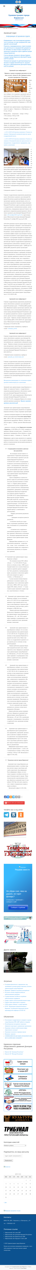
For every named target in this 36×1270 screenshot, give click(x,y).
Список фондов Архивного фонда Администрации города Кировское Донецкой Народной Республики (17, 57)
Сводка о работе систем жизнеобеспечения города (17, 1000)
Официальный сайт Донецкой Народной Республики (18, 1234)
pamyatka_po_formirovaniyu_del (16, 357)
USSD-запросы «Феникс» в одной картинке (16, 1004)
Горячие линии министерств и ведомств (15, 1002)
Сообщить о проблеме (18, 907)
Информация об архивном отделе (18, 36)
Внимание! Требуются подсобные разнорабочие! (17, 990)
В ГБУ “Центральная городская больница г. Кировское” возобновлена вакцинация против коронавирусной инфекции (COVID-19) (16, 1008)
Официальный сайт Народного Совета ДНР (16, 1238)
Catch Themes (23, 1268)
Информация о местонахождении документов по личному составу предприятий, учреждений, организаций (17, 42)
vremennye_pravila (12, 328)
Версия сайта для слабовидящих (15, 802)
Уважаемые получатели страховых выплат (15, 1032)
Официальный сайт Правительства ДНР (15, 1236)
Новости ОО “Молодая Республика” (14, 1054)
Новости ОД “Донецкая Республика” (14, 1052)
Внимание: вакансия (10, 1034)
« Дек (5, 1202)
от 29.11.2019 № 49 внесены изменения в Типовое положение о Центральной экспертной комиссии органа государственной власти (18, 134)
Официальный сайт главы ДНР (13, 1232)
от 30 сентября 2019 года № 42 (14, 215)
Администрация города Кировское (19, 1266)
